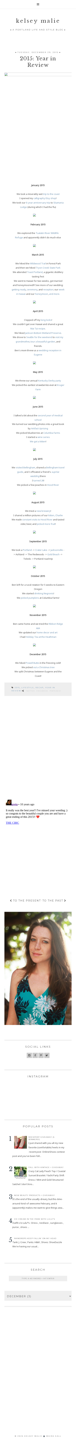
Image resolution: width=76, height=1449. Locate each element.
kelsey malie (38, 21)
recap (39, 687)
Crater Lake (41, 550)
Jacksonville (57, 550)
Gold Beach (53, 554)
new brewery (43, 510)
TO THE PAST (53, 900)
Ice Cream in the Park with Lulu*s (34, 1219)
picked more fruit (46, 524)
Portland (27, 550)
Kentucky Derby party (49, 380)
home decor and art (47, 632)
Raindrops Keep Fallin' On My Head (35, 1238)
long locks (46, 319)
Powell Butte (32, 662)
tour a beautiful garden (43, 341)
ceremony (32, 289)
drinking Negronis (44, 593)
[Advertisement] (38, 1376)
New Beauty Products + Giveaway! (34, 1195)
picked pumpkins (30, 597)
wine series (43, 437)
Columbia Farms (51, 432)
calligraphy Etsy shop (45, 198)
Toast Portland (35, 272)
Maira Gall (53, 1436)
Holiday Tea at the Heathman (41, 636)
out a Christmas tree (44, 667)
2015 (17, 687)
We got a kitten (38, 441)
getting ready (19, 289)
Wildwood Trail (38, 263)
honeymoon (41, 293)
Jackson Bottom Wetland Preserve (43, 333)
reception (48, 289)
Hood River (53, 484)
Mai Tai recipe (37, 328)
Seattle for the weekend (39, 337)
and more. (54, 293)
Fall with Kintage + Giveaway (46, 1167)
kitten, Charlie (55, 515)
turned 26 (38, 480)
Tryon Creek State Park (48, 267)
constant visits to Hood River (37, 519)
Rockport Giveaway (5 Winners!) (41, 1138)
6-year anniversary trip (38, 202)
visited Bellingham (25, 467)
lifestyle (27, 687)
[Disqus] (38, 748)
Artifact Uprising (39, 428)
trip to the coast (51, 194)
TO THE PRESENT (26, 900)
